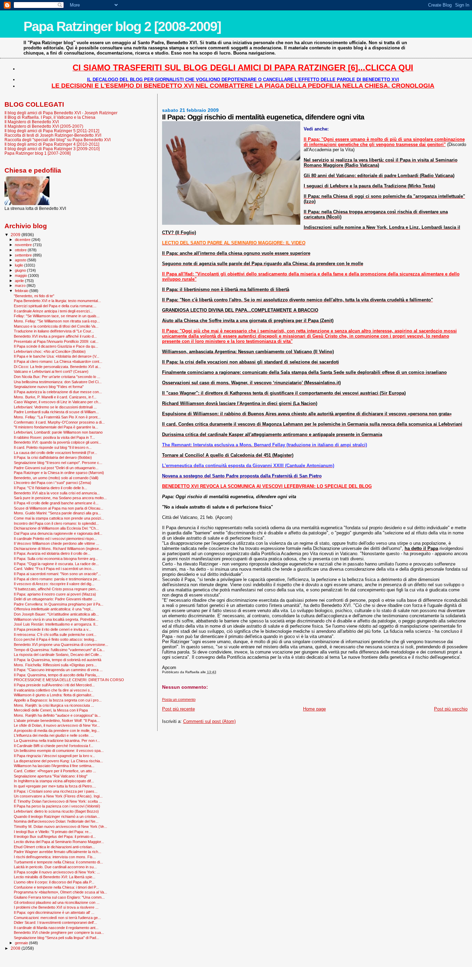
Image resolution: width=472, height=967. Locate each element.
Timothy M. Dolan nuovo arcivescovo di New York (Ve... (60, 826)
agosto (21, 260)
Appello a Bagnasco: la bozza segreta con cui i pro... (58, 700)
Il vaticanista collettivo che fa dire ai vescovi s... (53, 690)
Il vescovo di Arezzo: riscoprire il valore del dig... (54, 584)
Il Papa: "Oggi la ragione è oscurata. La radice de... (56, 564)
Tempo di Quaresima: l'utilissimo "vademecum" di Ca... (59, 650)
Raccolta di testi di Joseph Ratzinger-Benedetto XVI (52, 135)
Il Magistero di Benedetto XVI (31, 121)
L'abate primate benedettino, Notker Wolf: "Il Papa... (57, 720)
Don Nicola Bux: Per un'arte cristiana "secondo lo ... (57, 377)
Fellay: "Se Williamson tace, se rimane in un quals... (57, 316)
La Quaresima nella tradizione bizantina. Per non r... (57, 740)
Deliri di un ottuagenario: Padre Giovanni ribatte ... (55, 599)
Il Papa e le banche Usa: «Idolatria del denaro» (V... (56, 356)
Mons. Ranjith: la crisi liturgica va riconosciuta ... (54, 705)
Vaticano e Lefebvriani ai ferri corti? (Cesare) (51, 371)
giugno (21, 270)
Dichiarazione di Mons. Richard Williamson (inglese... (58, 549)
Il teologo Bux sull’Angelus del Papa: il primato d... (55, 836)
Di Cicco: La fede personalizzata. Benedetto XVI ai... (57, 367)
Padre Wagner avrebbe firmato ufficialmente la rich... (57, 852)
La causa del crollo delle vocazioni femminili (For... (55, 453)
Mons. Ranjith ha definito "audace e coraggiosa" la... (57, 715)
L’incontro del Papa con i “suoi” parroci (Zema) (52, 483)
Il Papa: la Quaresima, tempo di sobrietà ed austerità (57, 660)
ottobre (21, 250)
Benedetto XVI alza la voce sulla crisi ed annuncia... (57, 493)
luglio (19, 265)
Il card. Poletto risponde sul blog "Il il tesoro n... (53, 447)
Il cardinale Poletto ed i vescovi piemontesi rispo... (55, 538)
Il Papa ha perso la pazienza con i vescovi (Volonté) (57, 806)
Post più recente (178, 709)
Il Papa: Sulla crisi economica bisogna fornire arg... (56, 559)
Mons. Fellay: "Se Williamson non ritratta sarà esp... (57, 321)
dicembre (23, 240)
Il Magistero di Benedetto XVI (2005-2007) (43, 126)
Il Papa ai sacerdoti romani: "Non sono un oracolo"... (57, 574)
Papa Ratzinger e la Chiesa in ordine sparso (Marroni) (59, 473)
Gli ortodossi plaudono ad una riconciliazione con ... (57, 902)
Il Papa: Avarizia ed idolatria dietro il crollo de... (52, 553)
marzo (21, 285)
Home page (314, 709)
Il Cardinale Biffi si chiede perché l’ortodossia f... (53, 746)
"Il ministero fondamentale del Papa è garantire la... (56, 427)
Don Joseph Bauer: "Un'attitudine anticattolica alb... (56, 614)
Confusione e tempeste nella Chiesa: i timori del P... (56, 887)
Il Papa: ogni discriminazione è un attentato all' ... (54, 912)
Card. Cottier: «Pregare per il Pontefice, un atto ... (55, 771)
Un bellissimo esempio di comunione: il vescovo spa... (59, 750)
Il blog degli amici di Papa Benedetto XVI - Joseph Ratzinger (60, 112)
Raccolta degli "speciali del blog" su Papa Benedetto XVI (57, 139)
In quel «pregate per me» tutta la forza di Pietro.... (55, 786)
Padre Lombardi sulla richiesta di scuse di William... (56, 412)
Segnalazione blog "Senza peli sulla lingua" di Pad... (56, 938)
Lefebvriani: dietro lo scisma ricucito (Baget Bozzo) (56, 811)
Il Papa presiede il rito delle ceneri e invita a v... (52, 629)
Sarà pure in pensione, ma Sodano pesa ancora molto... (60, 498)
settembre (24, 255)
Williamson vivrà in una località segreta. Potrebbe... (56, 619)
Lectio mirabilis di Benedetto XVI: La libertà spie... (54, 877)
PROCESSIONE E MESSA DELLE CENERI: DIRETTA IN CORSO (69, 680)
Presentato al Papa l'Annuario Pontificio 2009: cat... (56, 341)
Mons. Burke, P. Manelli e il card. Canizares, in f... (55, 397)
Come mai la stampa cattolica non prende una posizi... (59, 518)
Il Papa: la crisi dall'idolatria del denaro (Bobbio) (53, 457)
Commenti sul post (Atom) (209, 721)
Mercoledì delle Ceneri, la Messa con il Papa (51, 710)
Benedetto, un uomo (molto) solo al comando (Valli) (56, 478)
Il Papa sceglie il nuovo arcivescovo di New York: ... (57, 872)
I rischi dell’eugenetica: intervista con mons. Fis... (55, 857)
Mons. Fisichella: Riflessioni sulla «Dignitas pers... (55, 665)
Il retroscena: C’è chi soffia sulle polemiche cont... (55, 634)
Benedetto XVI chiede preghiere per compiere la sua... (59, 932)
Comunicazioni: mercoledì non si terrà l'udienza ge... (57, 918)
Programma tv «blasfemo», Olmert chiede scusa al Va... (60, 892)
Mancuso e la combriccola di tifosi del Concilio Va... (56, 326)
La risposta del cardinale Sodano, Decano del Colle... (58, 654)
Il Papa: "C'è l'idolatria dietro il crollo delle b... (50, 488)
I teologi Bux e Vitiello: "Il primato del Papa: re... (53, 832)
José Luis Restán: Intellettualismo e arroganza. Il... (56, 624)
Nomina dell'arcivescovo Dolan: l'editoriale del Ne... (56, 821)
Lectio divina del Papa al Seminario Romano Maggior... (59, 842)
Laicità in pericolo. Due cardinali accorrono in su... (55, 867)
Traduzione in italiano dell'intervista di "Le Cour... (54, 331)
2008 (16, 948)
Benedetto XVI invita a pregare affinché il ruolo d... (55, 336)
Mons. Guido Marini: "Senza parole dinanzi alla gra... (57, 513)
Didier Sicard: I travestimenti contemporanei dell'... (55, 922)
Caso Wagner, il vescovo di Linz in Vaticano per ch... (57, 402)
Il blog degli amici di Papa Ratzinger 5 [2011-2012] (51, 130)
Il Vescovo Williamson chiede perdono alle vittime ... (56, 543)
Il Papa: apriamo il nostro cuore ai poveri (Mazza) (55, 594)
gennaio (22, 943)
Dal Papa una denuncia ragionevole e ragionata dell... (58, 533)
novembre (24, 245)
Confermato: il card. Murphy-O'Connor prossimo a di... (59, 422)
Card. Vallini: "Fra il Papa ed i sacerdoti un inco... (54, 569)
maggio (21, 275)
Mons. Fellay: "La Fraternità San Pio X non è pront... (57, 417)
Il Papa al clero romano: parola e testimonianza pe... (57, 579)
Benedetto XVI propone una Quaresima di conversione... (61, 644)
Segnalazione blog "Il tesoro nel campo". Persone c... (58, 463)
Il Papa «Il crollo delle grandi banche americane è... (56, 503)
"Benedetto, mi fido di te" (34, 296)
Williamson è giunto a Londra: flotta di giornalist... (54, 695)
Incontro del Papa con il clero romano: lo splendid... (56, 523)
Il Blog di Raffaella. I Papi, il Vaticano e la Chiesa (49, 117)
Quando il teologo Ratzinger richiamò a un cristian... (57, 816)
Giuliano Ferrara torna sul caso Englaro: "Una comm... (59, 897)
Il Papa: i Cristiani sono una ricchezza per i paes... (55, 791)
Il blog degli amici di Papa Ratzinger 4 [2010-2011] (51, 144)
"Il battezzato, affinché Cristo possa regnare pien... (56, 589)
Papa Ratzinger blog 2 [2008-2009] (122, 26)
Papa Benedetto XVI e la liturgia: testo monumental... (57, 301)
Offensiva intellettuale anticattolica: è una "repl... (53, 609)
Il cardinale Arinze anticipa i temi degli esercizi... (53, 311)
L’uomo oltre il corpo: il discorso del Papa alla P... (54, 882)
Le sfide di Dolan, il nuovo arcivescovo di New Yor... (57, 725)
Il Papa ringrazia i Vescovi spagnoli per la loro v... (54, 756)
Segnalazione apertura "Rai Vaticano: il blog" (50, 776)
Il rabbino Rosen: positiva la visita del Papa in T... (54, 437)
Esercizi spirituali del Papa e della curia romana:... (55, 306)
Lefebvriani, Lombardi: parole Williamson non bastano (58, 432)
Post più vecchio (451, 709)
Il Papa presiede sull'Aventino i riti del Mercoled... (54, 685)
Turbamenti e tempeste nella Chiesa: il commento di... (58, 862)
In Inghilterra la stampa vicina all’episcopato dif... (54, 781)
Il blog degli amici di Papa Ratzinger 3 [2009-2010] (52, 148)
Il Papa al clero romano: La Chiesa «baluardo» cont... (58, 361)
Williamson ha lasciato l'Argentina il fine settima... (54, 766)
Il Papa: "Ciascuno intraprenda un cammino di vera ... (58, 670)
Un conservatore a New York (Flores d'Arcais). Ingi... (58, 796)
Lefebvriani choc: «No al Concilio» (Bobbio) (50, 351)
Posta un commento (179, 699)
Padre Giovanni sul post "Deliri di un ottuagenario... (56, 468)
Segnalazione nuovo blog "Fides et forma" (49, 387)
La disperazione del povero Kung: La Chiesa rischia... (58, 761)
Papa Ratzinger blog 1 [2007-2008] (37, 153)
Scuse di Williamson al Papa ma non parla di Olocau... (58, 508)
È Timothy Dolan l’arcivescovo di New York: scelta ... (58, 801)
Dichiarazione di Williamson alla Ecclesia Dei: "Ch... (56, 528)
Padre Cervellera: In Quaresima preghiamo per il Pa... (58, 604)
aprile (20, 281)
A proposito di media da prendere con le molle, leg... (57, 730)
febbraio (22, 291)
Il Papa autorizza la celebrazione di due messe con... (58, 392)
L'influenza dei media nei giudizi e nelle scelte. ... (54, 735)
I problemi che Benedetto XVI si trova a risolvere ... (56, 907)
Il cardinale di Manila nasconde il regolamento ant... (56, 928)
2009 (16, 234)
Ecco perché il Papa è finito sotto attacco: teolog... (55, 639)
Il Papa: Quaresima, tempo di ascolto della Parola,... (57, 675)
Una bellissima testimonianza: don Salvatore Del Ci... (58, 382)
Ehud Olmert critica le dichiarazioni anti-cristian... (54, 847)
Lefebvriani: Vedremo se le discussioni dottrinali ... (55, 407)
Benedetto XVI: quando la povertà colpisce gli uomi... (57, 442)
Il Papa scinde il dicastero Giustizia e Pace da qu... (56, 346)
